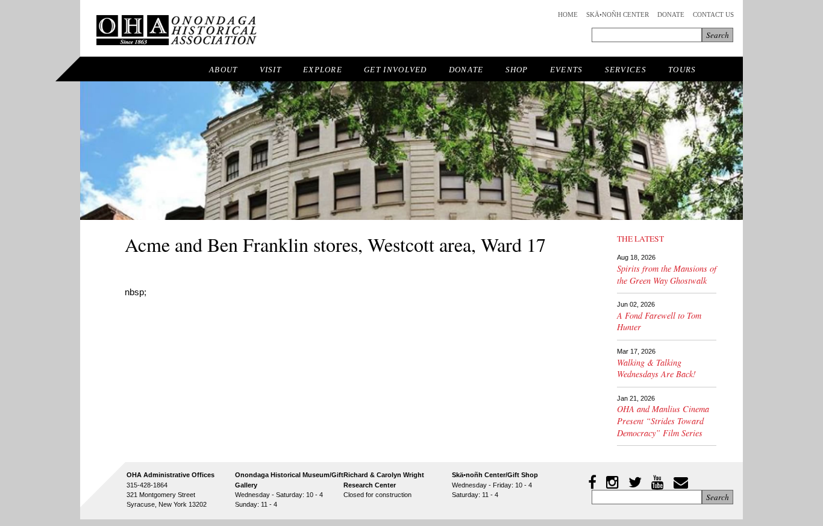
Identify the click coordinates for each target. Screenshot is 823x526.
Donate (670, 14)
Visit (271, 70)
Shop (516, 70)
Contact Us (713, 14)
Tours (682, 70)
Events (566, 70)
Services (625, 70)
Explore (322, 70)
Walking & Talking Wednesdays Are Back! (656, 368)
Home (568, 14)
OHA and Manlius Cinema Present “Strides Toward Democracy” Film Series (663, 420)
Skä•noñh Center (617, 14)
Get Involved (395, 70)
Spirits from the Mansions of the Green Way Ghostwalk (666, 274)
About (223, 70)
